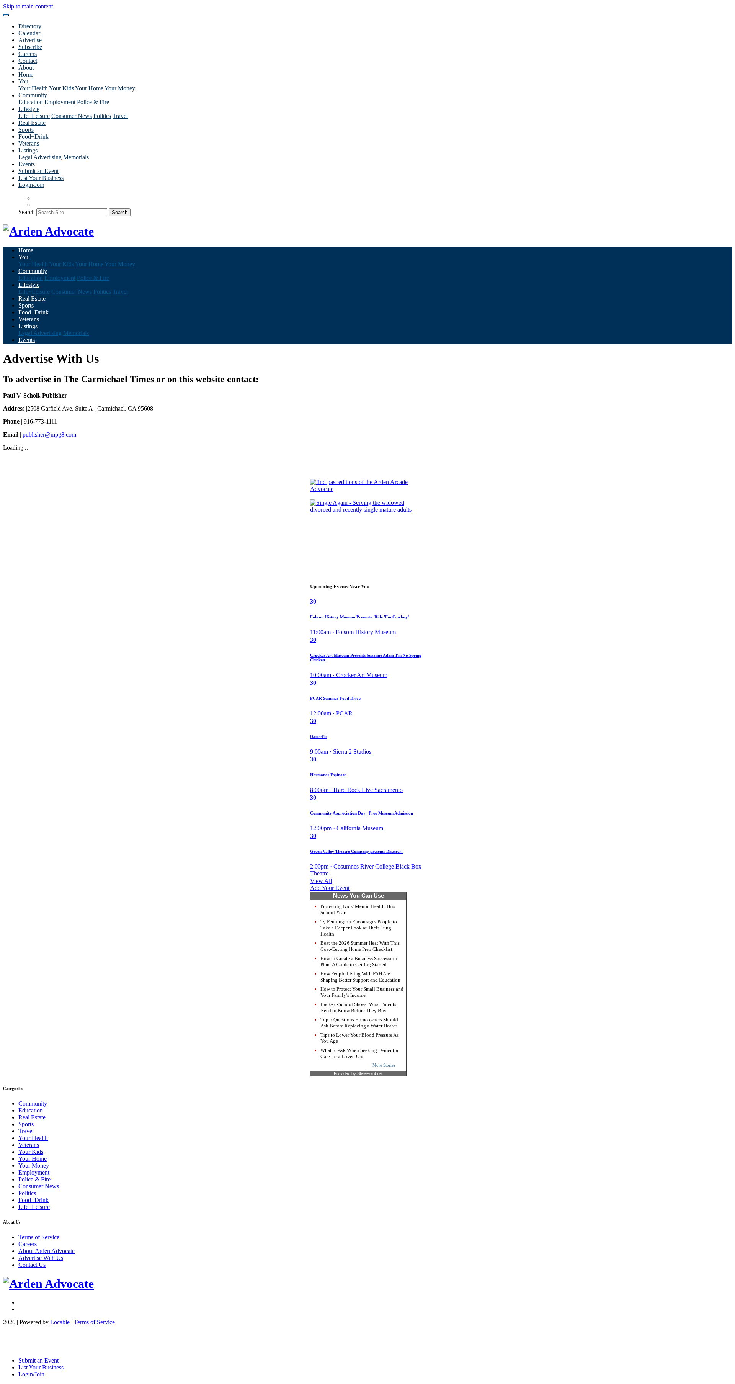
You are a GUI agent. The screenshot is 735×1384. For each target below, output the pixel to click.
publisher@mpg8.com (49, 434)
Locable (60, 1322)
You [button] (23, 81)
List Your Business (41, 178)
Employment (59, 102)
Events (26, 164)
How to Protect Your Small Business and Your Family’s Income (361, 992)
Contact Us (32, 1264)
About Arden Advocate (46, 1251)
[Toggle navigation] (6, 15)
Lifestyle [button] (28, 109)
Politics (102, 116)
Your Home (89, 88)
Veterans (28, 143)
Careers (27, 54)
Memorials (76, 157)
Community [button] (32, 95)
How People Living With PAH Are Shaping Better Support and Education (360, 977)
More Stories (383, 1065)
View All (321, 881)
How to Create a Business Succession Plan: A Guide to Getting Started (358, 961)
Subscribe (30, 47)
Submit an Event (38, 171)
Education (30, 102)
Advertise (30, 40)
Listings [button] (28, 150)
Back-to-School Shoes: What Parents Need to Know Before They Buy (358, 1007)
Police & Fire (93, 102)
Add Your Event (330, 888)
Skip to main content (28, 6)
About (26, 67)
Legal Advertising (40, 157)
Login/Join (31, 185)
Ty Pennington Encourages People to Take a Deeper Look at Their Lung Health (358, 928)
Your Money (120, 88)
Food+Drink (33, 136)
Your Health (33, 88)
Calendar (29, 33)
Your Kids (61, 88)
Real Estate (32, 122)
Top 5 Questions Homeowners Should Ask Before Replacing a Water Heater (359, 1023)
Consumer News (71, 116)
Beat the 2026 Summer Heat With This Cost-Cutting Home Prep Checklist (360, 946)
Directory (29, 26)
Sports (26, 129)
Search (26, 212)
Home (25, 74)
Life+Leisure (34, 116)
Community (32, 1103)
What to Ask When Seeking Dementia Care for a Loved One (359, 1053)
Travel (120, 116)
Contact (27, 60)
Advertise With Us (40, 1258)
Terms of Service (38, 1237)
